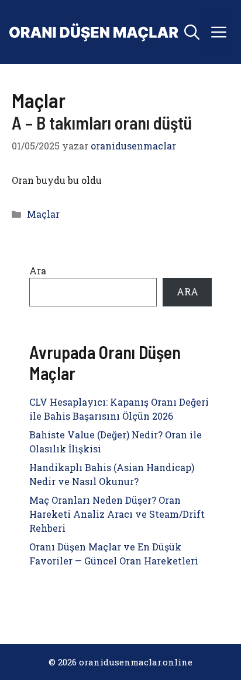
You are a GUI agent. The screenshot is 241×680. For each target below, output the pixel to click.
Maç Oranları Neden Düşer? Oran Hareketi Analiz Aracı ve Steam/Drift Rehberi (117, 514)
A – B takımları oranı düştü (102, 122)
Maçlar (43, 214)
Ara (37, 270)
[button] (191, 32)
